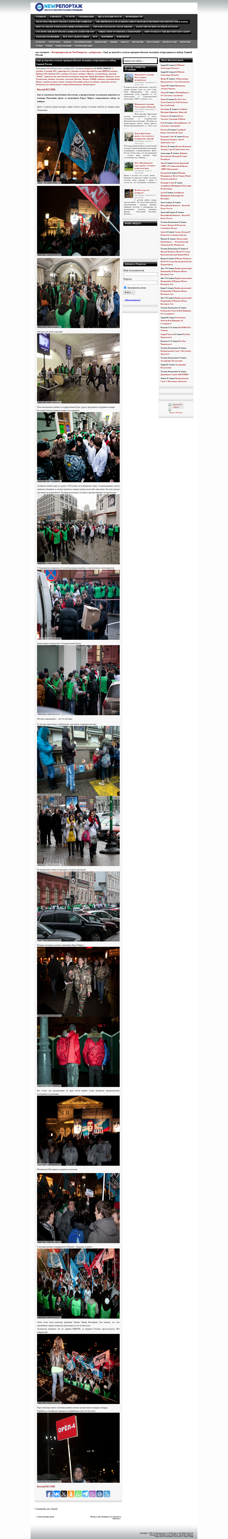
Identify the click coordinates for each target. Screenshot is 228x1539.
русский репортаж (53, 84)
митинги (51, 79)
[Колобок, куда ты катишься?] (129, 193)
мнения (114, 42)
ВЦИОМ (105, 71)
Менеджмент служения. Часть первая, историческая (144, 77)
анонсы (67, 42)
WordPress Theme (176, 1535)
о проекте (56, 17)
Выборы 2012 (54, 74)
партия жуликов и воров (54, 82)
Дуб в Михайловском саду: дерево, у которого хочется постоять (145, 165)
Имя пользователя (133, 270)
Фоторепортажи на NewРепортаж (69, 52)
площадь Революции (74, 82)
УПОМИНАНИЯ (86, 17)
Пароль (127, 278)
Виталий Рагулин (94, 71)
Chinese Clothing (188, 1536)
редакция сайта (167, 136)
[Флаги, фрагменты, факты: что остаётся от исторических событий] (129, 136)
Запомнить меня (136, 287)
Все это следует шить (76, 37)
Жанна (163, 79)
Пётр (163, 123)
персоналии (137, 42)
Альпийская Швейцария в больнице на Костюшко (172, 196)
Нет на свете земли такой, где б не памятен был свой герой (174, 102)
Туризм (49, 46)
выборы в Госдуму (69, 74)
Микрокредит (101, 42)
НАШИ (93, 79)
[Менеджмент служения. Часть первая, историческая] (129, 78)
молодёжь (60, 79)
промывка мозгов (108, 82)
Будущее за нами (78, 71)
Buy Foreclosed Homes (167, 1536)
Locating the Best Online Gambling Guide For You (65, 32)
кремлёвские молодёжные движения (72, 76)
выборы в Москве (86, 74)
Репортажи (40, 84)
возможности (134, 17)
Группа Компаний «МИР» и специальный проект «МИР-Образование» (175, 166)
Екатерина (165, 109)
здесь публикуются (110, 17)
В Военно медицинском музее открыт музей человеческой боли (176, 176)
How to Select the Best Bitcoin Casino (167, 32)
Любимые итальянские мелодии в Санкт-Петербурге (174, 156)
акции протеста (64, 71)
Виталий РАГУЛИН (46, 1486)
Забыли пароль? (133, 300)
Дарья (163, 99)
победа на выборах (92, 82)
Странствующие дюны (45, 1517)
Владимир (165, 173)
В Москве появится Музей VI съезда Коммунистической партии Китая (175, 252)
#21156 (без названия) (47, 37)
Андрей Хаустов (167, 334)
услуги (70, 17)
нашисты (101, 79)
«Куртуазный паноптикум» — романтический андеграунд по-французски (174, 242)
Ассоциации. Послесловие (171, 361)
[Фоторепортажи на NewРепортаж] (65, 10)
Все (95, 37)
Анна (163, 163)
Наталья (164, 130)
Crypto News (54, 42)
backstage (40, 42)
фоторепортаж (89, 84)
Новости (125, 42)
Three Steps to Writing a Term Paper (119, 32)
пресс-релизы (153, 42)
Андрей (164, 86)
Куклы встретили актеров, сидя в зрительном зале (175, 139)
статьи (39, 46)
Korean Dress (179, 1536)
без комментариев (82, 42)
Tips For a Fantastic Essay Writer (112, 27)
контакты (123, 37)
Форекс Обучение (64, 46)
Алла (163, 193)
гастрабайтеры (101, 74)
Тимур (163, 92)
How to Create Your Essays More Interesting (62, 27)
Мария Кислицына (97, 76)
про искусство (170, 42)
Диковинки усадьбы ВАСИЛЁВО (175, 374)
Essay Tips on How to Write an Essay (157, 27)
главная (41, 17)
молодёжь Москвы (73, 79)
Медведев (110, 76)
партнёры (107, 37)
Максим (164, 146)
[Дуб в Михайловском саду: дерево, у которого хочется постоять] (129, 166)
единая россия (50, 76)
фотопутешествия (83, 46)
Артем (163, 232)
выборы (114, 71)
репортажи (185, 42)
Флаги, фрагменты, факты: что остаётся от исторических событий (144, 136)
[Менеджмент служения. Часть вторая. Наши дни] (129, 107)
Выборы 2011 (42, 74)
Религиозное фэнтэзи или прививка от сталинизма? (173, 321)
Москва (85, 79)
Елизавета (165, 116)
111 (48, 68)
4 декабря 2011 (50, 71)
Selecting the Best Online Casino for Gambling (64, 22)
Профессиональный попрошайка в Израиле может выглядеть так (176, 271)
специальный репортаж (72, 84)
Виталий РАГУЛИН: (46, 89)
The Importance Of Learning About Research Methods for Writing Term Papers (142, 22)
